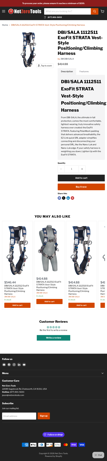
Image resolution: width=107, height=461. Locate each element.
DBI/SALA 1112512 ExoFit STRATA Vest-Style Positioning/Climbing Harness (16, 290)
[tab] (67, 71)
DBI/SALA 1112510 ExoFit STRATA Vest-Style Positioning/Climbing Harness (80, 290)
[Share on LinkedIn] (68, 198)
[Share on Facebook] (59, 198)
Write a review (53, 337)
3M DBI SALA (67, 59)
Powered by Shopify (53, 456)
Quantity (61, 163)
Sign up (44, 415)
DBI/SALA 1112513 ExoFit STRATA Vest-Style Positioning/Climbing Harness (48, 286)
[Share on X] (63, 198)
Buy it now (81, 187)
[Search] (94, 11)
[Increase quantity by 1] (82, 169)
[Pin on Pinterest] (72, 198)
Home (5, 25)
